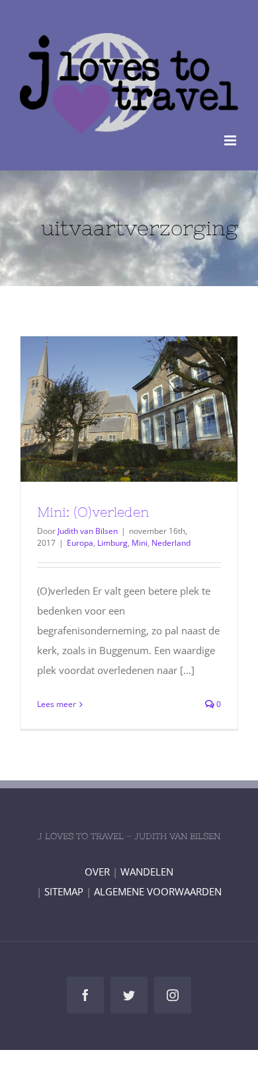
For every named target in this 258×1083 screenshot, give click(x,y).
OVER (97, 871)
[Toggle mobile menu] (231, 140)
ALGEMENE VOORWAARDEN (158, 891)
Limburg (112, 542)
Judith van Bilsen (88, 531)
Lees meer (56, 704)
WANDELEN (146, 871)
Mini (140, 542)
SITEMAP (63, 891)
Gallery (153, 409)
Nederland (171, 542)
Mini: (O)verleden (105, 409)
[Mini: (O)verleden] (129, 409)
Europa (80, 542)
